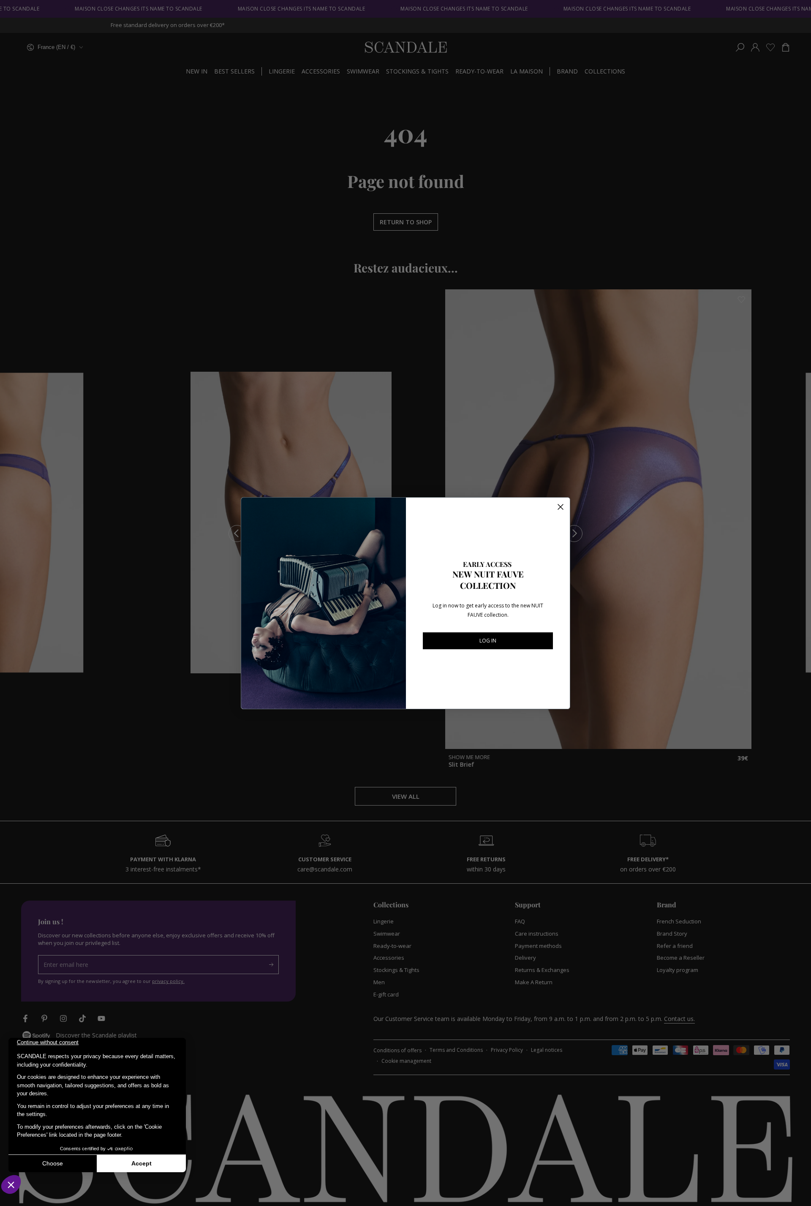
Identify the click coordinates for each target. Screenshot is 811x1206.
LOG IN (487, 640)
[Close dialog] (560, 507)
